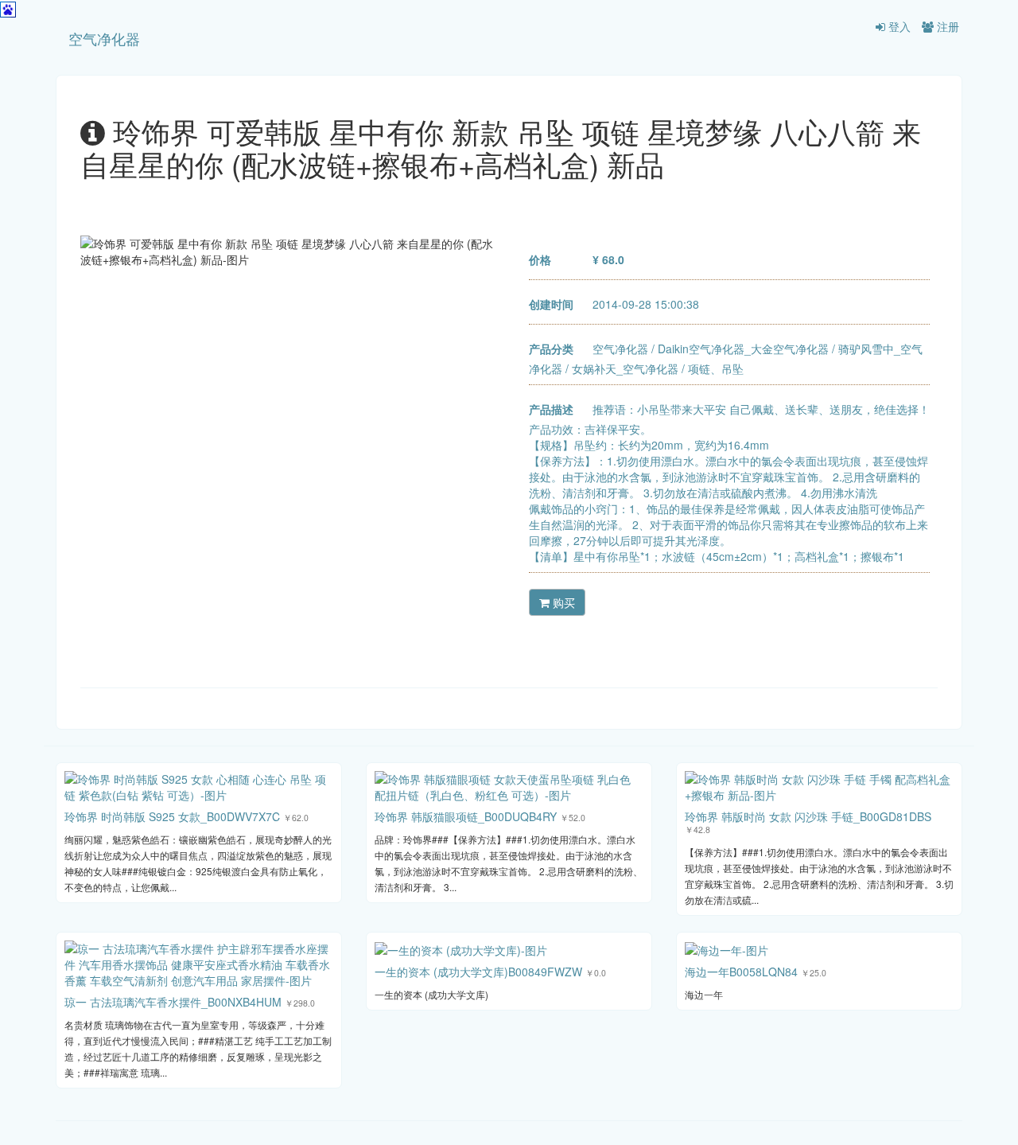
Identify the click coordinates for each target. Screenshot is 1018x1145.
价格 (540, 259)
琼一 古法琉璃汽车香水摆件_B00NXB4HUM (173, 1002)
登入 (898, 26)
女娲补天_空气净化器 (625, 368)
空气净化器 (104, 38)
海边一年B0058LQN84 (741, 971)
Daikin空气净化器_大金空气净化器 (743, 348)
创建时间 (551, 304)
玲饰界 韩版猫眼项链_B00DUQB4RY (466, 816)
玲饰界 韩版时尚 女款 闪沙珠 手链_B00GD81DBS (808, 816)
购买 (562, 602)
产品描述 (551, 409)
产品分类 (551, 348)
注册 (946, 26)
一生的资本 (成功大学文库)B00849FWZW (478, 971)
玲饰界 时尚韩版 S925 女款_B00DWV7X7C (172, 816)
